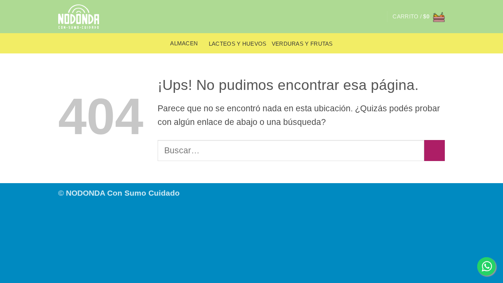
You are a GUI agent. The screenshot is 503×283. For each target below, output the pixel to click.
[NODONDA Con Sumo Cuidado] (83, 16)
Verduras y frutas (302, 44)
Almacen (184, 43)
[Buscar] (378, 16)
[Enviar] (434, 150)
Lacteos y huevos (238, 44)
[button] (419, 16)
